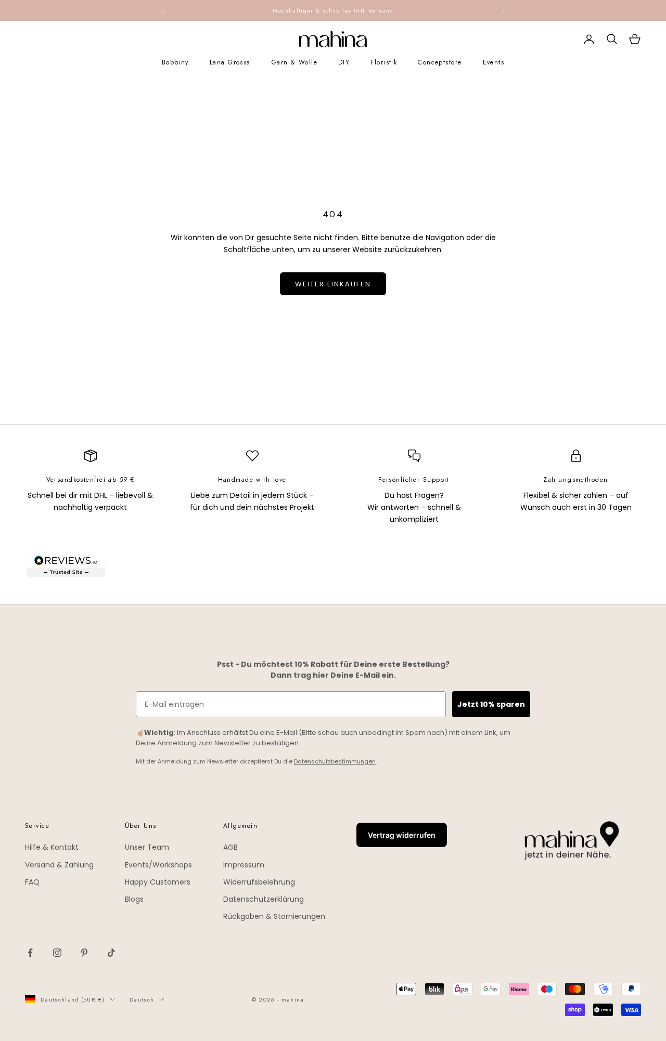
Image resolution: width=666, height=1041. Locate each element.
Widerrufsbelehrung (259, 882)
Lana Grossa (230, 62)
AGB (230, 847)
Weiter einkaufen (333, 284)
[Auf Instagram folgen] (57, 952)
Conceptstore (440, 62)
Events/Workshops (158, 865)
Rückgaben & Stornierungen (274, 916)
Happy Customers (157, 882)
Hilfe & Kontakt (52, 847)
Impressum (243, 865)
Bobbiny (175, 62)
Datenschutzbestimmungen (335, 761)
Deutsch (142, 999)
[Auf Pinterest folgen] (84, 952)
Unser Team (147, 847)
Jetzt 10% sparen (491, 704)
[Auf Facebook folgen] (30, 952)
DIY (344, 62)
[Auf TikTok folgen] (111, 952)
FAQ (32, 882)
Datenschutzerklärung (263, 899)
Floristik (383, 62)
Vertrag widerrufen (402, 835)
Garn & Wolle (294, 62)
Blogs (134, 899)
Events (494, 62)
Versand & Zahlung (59, 865)
